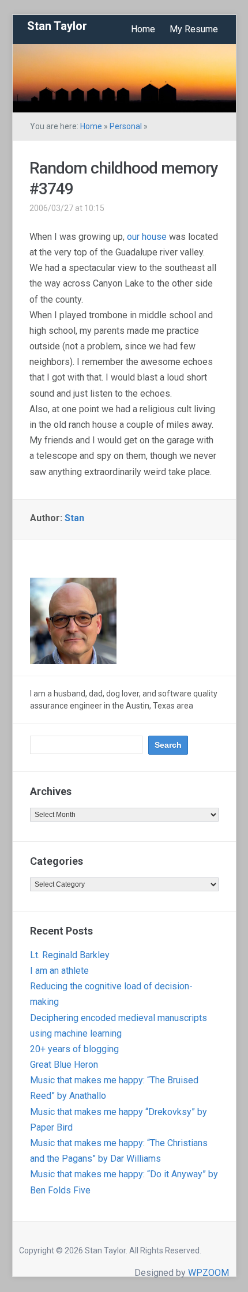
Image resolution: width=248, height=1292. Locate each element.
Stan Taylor (57, 26)
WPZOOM (208, 1272)
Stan (74, 518)
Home (143, 29)
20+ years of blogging (74, 1049)
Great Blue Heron (64, 1064)
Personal (126, 126)
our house (147, 236)
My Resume (194, 29)
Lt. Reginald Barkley (70, 955)
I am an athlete (59, 970)
